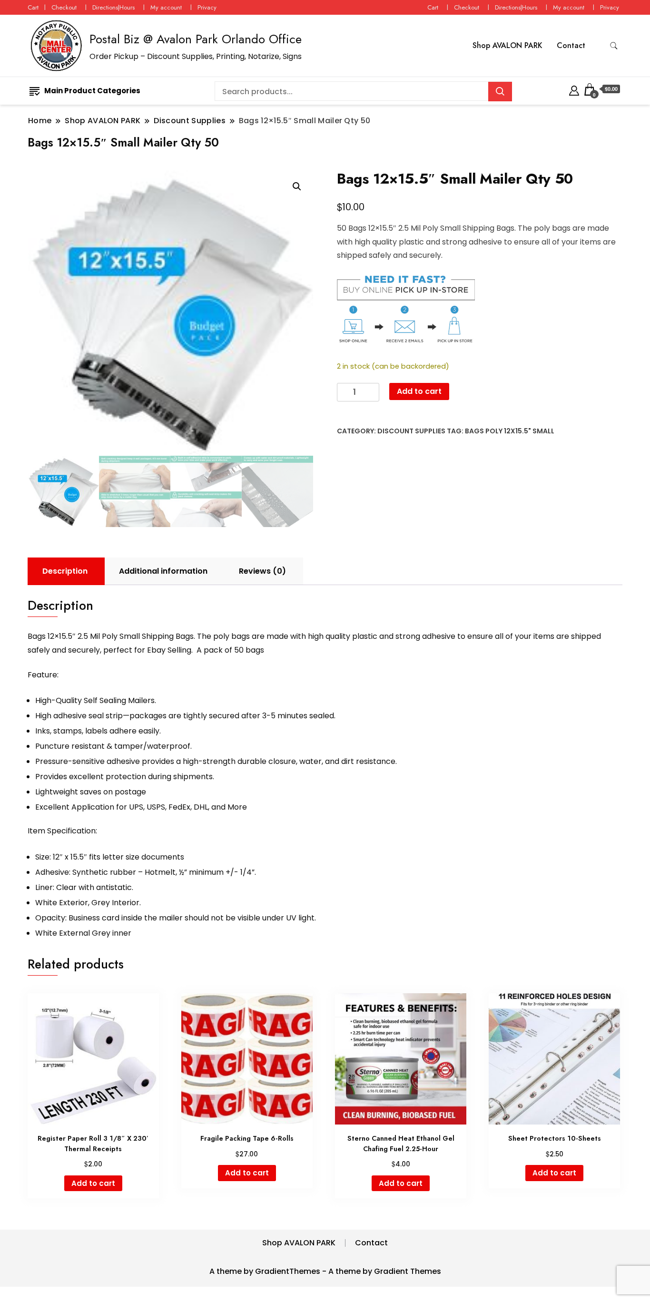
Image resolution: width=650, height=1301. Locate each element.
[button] (296, 186)
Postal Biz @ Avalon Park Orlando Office (195, 39)
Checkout (64, 7)
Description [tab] (65, 571)
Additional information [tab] (163, 571)
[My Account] (574, 89)
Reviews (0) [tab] (262, 571)
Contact (571, 45)
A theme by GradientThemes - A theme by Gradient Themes (325, 1271)
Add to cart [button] (93, 1183)
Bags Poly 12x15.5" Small (509, 431)
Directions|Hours (113, 7)
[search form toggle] (613, 46)
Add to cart (419, 391)
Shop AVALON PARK (507, 45)
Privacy (207, 7)
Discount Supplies (411, 431)
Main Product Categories (92, 91)
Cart (33, 7)
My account (166, 7)
